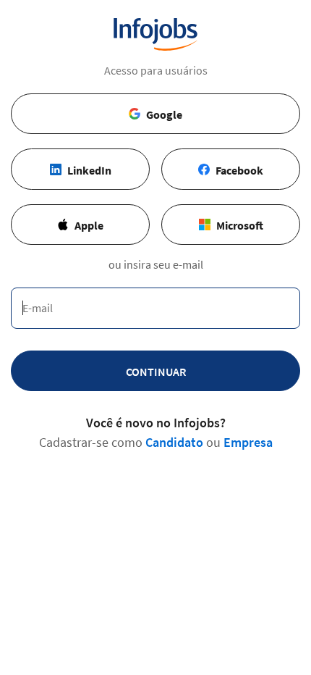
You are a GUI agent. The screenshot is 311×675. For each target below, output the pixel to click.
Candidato (174, 442)
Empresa (248, 442)
